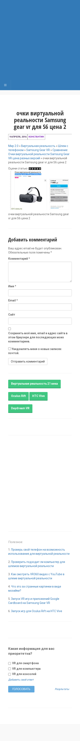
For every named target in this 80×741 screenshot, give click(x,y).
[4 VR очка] (37, 168)
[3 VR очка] (35, 168)
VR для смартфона (25, 663)
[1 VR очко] (30, 168)
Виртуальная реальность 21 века (34, 383)
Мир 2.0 (13, 146)
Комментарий (19, 258)
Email (13, 300)
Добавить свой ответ (21, 679)
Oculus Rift (18, 396)
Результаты (62, 689)
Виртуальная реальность (38, 146)
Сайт (11, 314)
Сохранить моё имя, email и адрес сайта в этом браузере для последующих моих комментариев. (37, 337)
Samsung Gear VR (38, 150)
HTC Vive (38, 396)
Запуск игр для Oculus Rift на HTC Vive (36, 611)
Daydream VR (20, 408)
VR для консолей (23, 674)
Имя (12, 286)
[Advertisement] (40, 40)
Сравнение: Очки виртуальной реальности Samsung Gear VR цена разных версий (39, 154)
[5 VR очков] (40, 168)
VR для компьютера (26, 668)
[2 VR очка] (32, 168)
